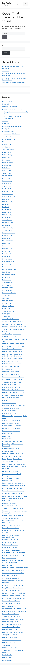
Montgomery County (8, 261)
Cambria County (7, 170)
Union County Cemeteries (10, 637)
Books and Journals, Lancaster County (14, 483)
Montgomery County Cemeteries (12, 550)
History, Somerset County (10, 606)
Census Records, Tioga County (11, 624)
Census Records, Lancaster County (13, 488)
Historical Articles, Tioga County (12, 629)
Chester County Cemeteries (10, 374)
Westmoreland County (9, 311)
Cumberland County (8, 196)
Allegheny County (7, 147)
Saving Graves (6, 123)
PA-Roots (6, 3)
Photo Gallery (6, 104)
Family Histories (7, 655)
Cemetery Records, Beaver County (13, 343)
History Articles (7, 657)
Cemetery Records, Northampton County (15, 567)
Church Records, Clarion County (12, 379)
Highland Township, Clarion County (13, 390)
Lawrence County (7, 238)
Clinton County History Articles (11, 410)
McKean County (7, 251)
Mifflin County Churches (9, 547)
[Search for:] (13, 33)
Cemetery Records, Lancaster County (13, 485)
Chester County (7, 181)
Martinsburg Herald (8, 369)
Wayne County (6, 308)
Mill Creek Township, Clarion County (13, 395)
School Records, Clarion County (12, 397)
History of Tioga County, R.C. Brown (13, 632)
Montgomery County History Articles (13, 552)
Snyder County (6, 285)
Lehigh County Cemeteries (10, 528)
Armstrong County (8, 149)
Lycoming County (7, 248)
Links (4, 142)
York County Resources (9, 648)
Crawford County (7, 194)
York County (6, 316)
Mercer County (6, 254)
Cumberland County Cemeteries (12, 426)
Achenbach (5, 71)
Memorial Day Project (8, 139)
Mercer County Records (9, 542)
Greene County (7, 220)
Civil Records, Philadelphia (10, 578)
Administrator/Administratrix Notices (13, 82)
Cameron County (7, 173)
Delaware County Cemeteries (11, 431)
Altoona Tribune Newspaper (11, 366)
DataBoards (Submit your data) (12, 126)
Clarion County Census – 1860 (11, 384)
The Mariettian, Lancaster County (12, 508)
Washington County (8, 306)
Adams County (6, 144)
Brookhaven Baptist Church (10, 448)
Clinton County (6, 188)
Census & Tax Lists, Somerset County (14, 598)
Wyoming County (7, 313)
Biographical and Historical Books (12, 109)
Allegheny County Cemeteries (11, 334)
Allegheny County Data (9, 336)
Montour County (7, 264)
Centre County (6, 178)
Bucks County (6, 165)
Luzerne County (7, 246)
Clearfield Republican (9, 403)
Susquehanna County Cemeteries (12, 619)
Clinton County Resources (10, 413)
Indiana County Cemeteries (10, 471)
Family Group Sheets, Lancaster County (14, 496)
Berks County (6, 157)
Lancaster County (7, 235)
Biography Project (7, 101)
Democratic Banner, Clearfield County (14, 405)
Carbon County (7, 175)
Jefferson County (7, 228)
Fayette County (7, 209)
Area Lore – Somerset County (11, 590)
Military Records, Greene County (12, 459)
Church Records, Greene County (12, 456)
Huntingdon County (8, 222)
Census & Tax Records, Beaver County (14, 346)
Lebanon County (7, 241)
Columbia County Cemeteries (11, 420)
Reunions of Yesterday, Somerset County (15, 611)
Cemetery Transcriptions (9, 106)
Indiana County (7, 225)
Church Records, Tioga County (11, 627)
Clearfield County (7, 186)
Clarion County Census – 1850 (11, 382)
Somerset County (7, 287)
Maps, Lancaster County (9, 506)
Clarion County (6, 183)
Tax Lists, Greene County (10, 461)
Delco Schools (6, 439)
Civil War (5, 121)
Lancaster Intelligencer (9, 503)
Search (4, 46)
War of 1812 (7, 136)
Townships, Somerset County (11, 616)
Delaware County (7, 201)
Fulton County (6, 217)
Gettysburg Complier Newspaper (12, 324)
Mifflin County (6, 256)
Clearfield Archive (7, 400)
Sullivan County (7, 290)
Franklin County (7, 215)
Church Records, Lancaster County (13, 491)
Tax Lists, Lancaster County (11, 518)
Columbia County (7, 191)
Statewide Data (7, 660)
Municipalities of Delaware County (12, 441)
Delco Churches (7, 433)
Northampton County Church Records (14, 570)
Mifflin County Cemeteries (10, 545)
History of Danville (8, 565)
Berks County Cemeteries (10, 361)
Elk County (5, 204)
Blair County (6, 160)
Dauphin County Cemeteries (11, 428)
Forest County (6, 212)
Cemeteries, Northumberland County (13, 573)
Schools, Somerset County (10, 614)
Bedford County (7, 155)
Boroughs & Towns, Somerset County (13, 593)
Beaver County (6, 152)
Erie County (5, 207)
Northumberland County (9, 269)
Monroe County (7, 259)
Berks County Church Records (11, 364)
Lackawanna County (8, 233)
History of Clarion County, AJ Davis (13, 392)
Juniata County (7, 230)
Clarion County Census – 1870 (11, 387)
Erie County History (8, 451)
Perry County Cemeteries (10, 575)
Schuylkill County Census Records (12, 588)
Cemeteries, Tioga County (10, 621)
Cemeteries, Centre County (10, 371)
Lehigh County (6, 243)
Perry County (6, 272)
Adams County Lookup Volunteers (12, 321)
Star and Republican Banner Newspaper (14, 327)
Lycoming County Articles (10, 539)
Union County (6, 298)
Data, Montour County (9, 558)
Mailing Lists (6, 129)
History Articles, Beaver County (12, 351)
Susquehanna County (9, 293)
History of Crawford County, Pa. (12, 423)
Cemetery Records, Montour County (13, 555)
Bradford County (7, 162)
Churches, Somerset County (11, 601)
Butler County (6, 168)
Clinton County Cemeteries (10, 408)
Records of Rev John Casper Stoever (13, 515)
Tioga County (6, 295)
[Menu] (25, 4)
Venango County (7, 300)
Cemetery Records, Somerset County (13, 595)
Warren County (6, 303)
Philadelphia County (8, 274)
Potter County (6, 280)
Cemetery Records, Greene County (13, 453)
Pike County (6, 277)
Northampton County (8, 267)
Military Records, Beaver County (12, 358)
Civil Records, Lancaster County (12, 493)
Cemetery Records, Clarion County (13, 377)
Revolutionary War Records (12, 134)
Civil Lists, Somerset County (11, 603)
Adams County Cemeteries (10, 319)
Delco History (6, 436)
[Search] (4, 37)
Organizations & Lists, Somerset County (14, 608)
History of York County (9, 642)
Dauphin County (7, 199)
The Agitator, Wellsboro (9, 635)
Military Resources (8, 131)
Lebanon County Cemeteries (11, 525)
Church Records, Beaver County (12, 349)
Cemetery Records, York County (12, 640)
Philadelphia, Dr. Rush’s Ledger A (12, 585)
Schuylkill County (7, 282)
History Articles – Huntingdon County (13, 464)
